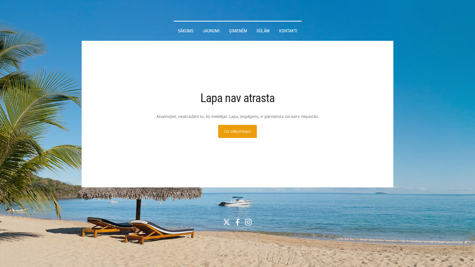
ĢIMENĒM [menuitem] (238, 30)
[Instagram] (248, 222)
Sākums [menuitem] (185, 30)
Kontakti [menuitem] (288, 30)
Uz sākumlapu (237, 131)
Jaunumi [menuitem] (211, 30)
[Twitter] (227, 222)
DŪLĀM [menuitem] (263, 30)
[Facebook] (237, 222)
